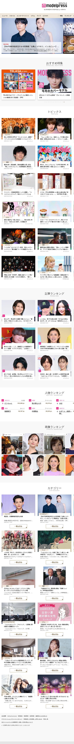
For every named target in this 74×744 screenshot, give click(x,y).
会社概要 (4, 716)
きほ (60, 403)
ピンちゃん (8, 403)
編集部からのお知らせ (41, 716)
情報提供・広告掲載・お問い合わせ (33, 719)
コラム (33, 16)
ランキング (68, 16)
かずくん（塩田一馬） (65, 412)
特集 (61, 16)
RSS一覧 (45, 719)
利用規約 (20, 716)
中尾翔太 (35, 411)
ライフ (39, 16)
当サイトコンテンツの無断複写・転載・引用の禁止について (17, 722)
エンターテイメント (23, 16)
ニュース (5, 16)
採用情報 (32, 716)
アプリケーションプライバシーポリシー (12, 719)
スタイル (12, 16)
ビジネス (45, 16)
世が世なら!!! (36, 403)
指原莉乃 (8, 411)
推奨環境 (26, 716)
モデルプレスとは (12, 716)
